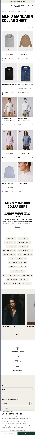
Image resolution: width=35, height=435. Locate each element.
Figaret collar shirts (17, 258)
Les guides (27, 283)
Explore (4, 381)
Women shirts (23, 238)
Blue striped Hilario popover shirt (7, 185)
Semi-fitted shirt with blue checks (25, 86)
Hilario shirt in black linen (9, 86)
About (3, 389)
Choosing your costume (12, 283)
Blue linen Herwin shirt (24, 152)
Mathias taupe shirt (23, 53)
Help (3, 385)
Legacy (4, 394)
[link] (17, 1)
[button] (3, 6)
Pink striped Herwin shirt (9, 152)
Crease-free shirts (25, 250)
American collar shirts (17, 267)
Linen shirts (23, 246)
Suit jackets (12, 279)
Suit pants (24, 279)
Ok (31, 403)
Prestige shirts (9, 250)
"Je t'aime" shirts (8, 327)
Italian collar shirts (17, 262)
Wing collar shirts (25, 254)
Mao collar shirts (17, 271)
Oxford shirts (10, 242)
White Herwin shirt (7, 119)
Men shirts (11, 238)
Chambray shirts (24, 242)
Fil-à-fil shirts (9, 254)
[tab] (8, 49)
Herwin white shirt (23, 119)
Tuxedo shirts (27, 275)
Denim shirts (11, 246)
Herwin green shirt (7, 53)
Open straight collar (11, 275)
